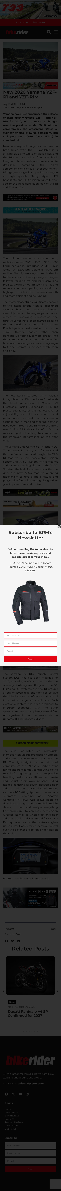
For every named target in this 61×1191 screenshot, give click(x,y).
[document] (30, 595)
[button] (59, 527)
